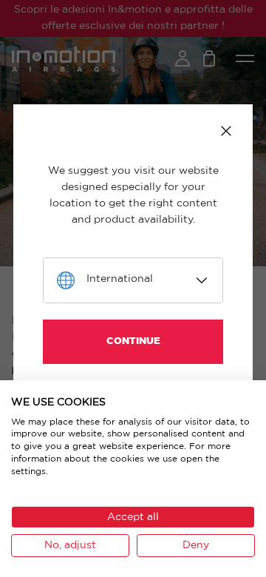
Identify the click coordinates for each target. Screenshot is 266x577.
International (119, 279)
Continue (133, 341)
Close (226, 131)
